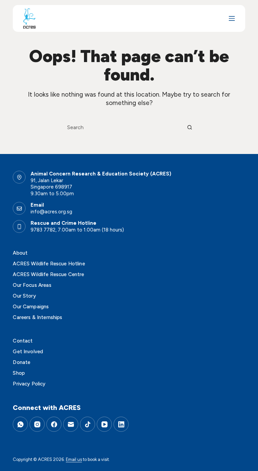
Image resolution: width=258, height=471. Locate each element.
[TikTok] (87, 424)
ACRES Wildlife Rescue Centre (48, 274)
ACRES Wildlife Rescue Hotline (49, 264)
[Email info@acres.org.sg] (19, 208)
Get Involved (28, 352)
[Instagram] (37, 424)
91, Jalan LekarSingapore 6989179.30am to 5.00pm (52, 187)
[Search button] (189, 127)
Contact (23, 341)
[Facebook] (53, 424)
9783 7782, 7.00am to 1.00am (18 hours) (77, 230)
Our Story (24, 296)
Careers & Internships (37, 317)
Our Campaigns (31, 307)
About (20, 253)
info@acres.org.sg (51, 212)
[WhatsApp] (20, 424)
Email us (74, 459)
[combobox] (122, 127)
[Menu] (232, 18)
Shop (19, 373)
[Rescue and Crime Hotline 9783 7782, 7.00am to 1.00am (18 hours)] (19, 226)
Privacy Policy (29, 384)
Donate (21, 362)
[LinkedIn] (121, 424)
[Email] (70, 424)
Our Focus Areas (32, 285)
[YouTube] (104, 424)
